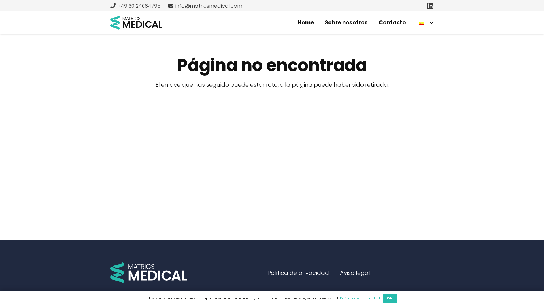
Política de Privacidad (360, 298)
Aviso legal (355, 273)
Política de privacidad (298, 273)
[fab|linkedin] (430, 6)
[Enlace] (136, 23)
